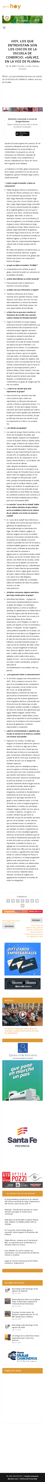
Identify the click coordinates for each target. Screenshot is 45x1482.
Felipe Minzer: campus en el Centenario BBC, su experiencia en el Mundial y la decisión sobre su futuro (21, 1242)
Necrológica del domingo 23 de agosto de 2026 (25, 1326)
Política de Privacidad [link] (28, 1479)
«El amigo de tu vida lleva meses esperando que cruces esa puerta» (25, 1338)
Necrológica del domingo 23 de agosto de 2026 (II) (25, 1290)
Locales (28, 66)
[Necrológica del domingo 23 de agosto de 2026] (8, 1327)
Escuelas (21, 66)
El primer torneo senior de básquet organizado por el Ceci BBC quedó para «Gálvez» (25, 1314)
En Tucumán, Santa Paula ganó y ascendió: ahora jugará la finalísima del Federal (21, 1232)
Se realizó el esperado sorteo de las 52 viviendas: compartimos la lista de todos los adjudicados (22, 1031)
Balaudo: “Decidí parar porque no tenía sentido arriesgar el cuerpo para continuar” (21, 1211)
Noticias (35, 66)
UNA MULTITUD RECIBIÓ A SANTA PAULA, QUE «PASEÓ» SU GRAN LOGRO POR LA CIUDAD (21, 1222)
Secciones (22, 69)
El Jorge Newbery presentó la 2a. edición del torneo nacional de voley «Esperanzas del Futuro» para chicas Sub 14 (22, 1201)
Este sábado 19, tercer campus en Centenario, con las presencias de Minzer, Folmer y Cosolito (22, 1252)
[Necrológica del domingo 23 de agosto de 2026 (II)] (8, 1290)
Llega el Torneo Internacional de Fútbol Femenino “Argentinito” (21, 1262)
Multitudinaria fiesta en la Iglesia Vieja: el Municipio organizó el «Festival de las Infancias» (26, 1301)
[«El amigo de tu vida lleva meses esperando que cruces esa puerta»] (8, 1337)
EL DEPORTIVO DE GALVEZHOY (21, 1193)
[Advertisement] (22, 1398)
